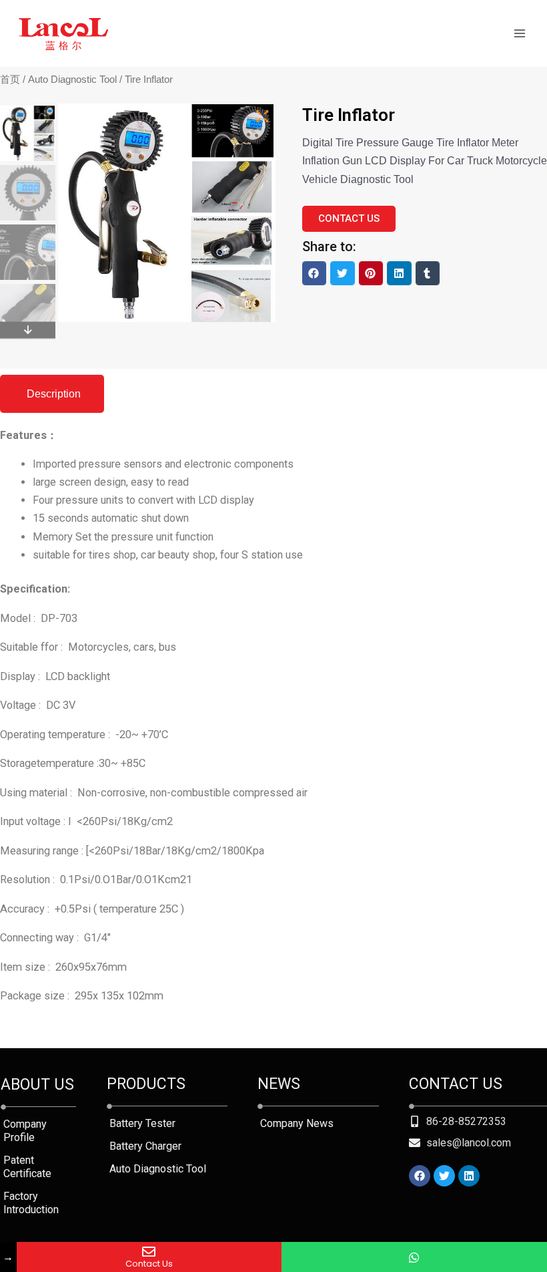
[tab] (52, 394)
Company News (297, 1123)
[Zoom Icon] (262, 117)
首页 (10, 79)
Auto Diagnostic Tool (72, 79)
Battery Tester (142, 1123)
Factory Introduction (31, 1203)
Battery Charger (145, 1146)
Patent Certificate (27, 1167)
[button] (314, 273)
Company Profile (25, 1131)
